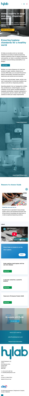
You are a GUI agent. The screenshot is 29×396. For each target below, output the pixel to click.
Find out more (13, 321)
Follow (21, 254)
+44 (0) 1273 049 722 (7, 371)
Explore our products (7, 29)
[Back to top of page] (2, 395)
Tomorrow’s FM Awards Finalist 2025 (13, 296)
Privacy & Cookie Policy (6, 377)
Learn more (4, 65)
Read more (6, 271)
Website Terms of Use (6, 379)
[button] (26, 189)
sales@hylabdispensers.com (8, 372)
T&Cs (2, 375)
